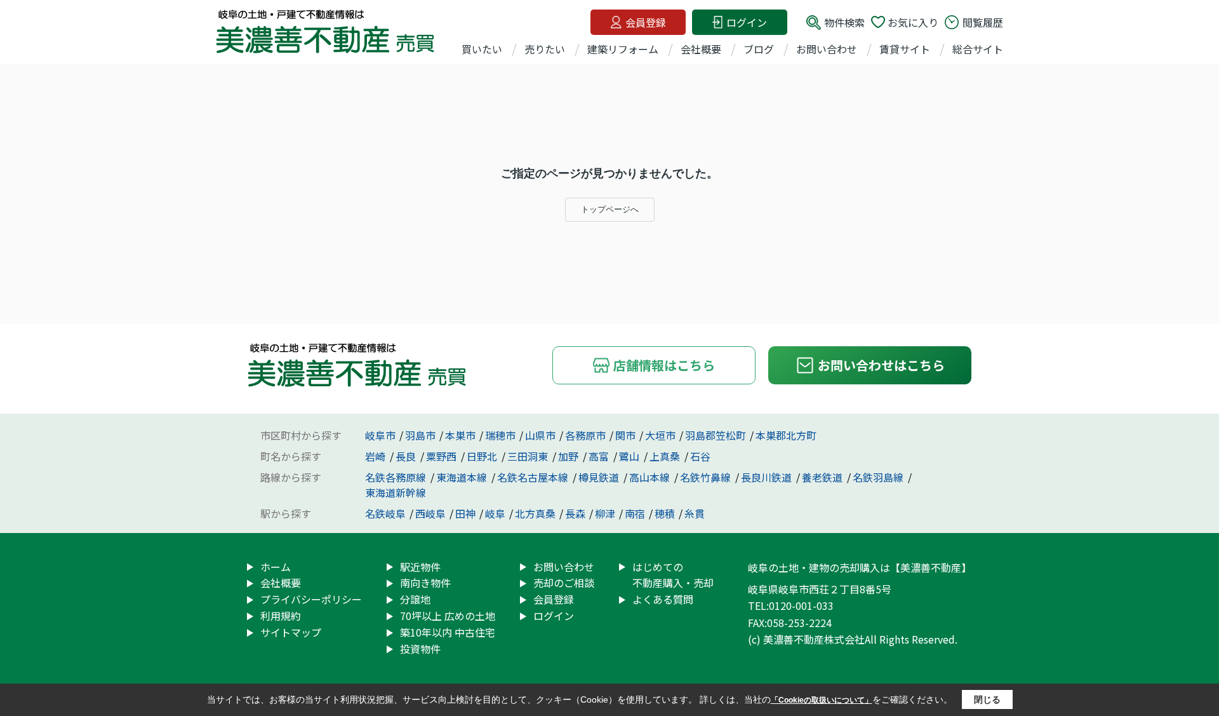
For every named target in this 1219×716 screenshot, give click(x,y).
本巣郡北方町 (786, 435)
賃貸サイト (904, 49)
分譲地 (415, 599)
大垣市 (660, 435)
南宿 (635, 513)
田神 (465, 513)
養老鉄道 (823, 477)
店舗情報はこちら (664, 365)
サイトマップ (290, 632)
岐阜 (495, 513)
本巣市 (460, 435)
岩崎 (376, 456)
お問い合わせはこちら (881, 365)
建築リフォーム (622, 49)
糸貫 (694, 513)
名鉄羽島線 (879, 477)
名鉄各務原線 (397, 477)
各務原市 (585, 435)
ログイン (746, 22)
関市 (625, 435)
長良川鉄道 (767, 477)
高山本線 (650, 477)
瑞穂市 (500, 435)
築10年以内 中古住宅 (447, 632)
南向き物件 (425, 582)
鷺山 (630, 456)
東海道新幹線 (395, 492)
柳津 (605, 513)
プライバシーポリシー (311, 599)
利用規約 (280, 615)
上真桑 (666, 456)
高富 (600, 456)
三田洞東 (528, 456)
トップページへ (610, 209)
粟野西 (442, 456)
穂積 (665, 513)
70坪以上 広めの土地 (447, 615)
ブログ (758, 49)
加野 (569, 456)
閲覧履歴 (983, 22)
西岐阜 (430, 513)
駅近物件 (420, 566)
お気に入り (913, 22)
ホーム (275, 566)
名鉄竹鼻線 (706, 477)
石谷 (700, 456)
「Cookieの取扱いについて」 (821, 700)
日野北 (483, 456)
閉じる (987, 699)
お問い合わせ (826, 49)
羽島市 (420, 435)
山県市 (540, 435)
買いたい (482, 49)
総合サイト (977, 49)
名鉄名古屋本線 (534, 477)
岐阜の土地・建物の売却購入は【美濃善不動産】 (859, 567)
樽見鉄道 (600, 477)
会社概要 (701, 49)
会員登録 (645, 22)
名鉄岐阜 (385, 513)
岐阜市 (380, 435)
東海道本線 (463, 477)
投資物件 (420, 648)
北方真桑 (535, 513)
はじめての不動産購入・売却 (673, 575)
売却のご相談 (563, 582)
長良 (407, 456)
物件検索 (844, 22)
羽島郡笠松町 (715, 435)
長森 (575, 513)
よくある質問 (662, 599)
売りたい (544, 49)
